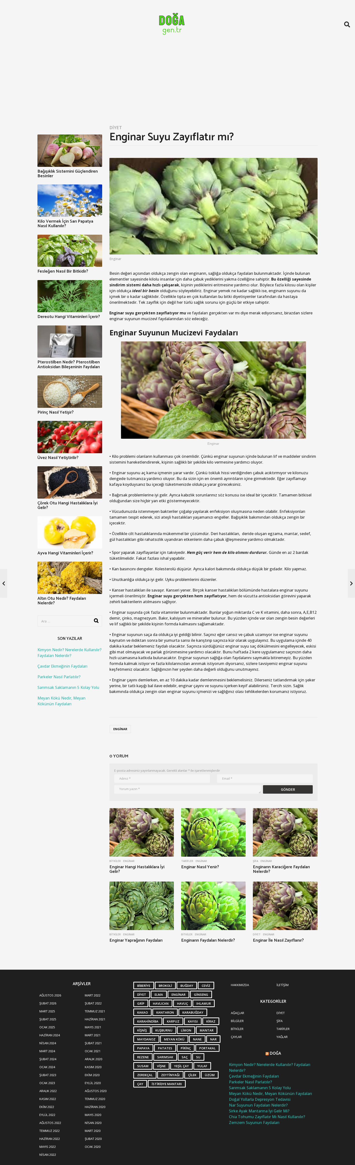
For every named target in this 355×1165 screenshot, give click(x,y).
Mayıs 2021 (93, 1027)
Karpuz (173, 1021)
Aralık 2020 (93, 1059)
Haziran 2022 (49, 1139)
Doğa (275, 1053)
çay (140, 1084)
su (198, 1057)
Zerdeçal (145, 1075)
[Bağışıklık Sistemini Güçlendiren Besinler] (69, 150)
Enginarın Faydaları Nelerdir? (208, 940)
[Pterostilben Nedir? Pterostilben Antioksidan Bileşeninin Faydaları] (69, 341)
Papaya (143, 1048)
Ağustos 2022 (50, 1123)
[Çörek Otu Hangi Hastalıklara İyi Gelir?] (69, 482)
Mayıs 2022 (47, 1146)
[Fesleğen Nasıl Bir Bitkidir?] (69, 251)
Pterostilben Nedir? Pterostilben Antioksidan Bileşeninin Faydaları (68, 364)
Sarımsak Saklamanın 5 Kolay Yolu (68, 687)
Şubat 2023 (47, 1075)
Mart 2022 (92, 995)
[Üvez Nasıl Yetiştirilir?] (69, 437)
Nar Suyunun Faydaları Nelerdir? (258, 1105)
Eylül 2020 (93, 1083)
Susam (143, 1066)
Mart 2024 (47, 1051)
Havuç (182, 1003)
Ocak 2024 (47, 1067)
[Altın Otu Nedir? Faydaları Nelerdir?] (69, 578)
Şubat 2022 (93, 1003)
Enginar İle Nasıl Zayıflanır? (278, 940)
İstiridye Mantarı (167, 1084)
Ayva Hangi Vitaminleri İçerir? (65, 553)
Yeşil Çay (181, 1066)
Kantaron (165, 1012)
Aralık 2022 (48, 1091)
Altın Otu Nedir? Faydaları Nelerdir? (61, 601)
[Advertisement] (177, 85)
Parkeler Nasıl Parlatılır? (58, 676)
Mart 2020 (92, 1131)
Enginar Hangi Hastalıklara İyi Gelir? (136, 869)
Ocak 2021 (92, 1051)
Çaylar (236, 1037)
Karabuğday (192, 1012)
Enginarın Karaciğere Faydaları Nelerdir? (281, 869)
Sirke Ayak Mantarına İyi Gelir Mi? (259, 1111)
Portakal (207, 1048)
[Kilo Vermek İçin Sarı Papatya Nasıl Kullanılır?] (69, 200)
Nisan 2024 (47, 1043)
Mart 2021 (92, 1035)
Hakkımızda (240, 985)
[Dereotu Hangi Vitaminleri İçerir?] (69, 296)
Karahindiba (147, 1021)
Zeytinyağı (170, 1075)
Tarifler (187, 861)
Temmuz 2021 (95, 1011)
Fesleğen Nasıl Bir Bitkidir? (62, 271)
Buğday (186, 985)
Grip (140, 1003)
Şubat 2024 (47, 1059)
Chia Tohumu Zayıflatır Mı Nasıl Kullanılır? (267, 1116)
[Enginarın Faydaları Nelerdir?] (213, 906)
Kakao (142, 1012)
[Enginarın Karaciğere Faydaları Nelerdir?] (285, 832)
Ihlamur (203, 1003)
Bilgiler (237, 1021)
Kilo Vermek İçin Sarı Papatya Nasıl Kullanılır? (65, 224)
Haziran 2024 (49, 1035)
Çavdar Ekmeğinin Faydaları (62, 666)
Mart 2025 (47, 1011)
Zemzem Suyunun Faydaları (254, 1122)
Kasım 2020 (93, 1067)
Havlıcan (161, 1003)
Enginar (120, 729)
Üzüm (210, 1075)
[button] (347, 24)
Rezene (143, 1057)
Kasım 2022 (47, 1099)
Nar (213, 1039)
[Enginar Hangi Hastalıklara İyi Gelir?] (141, 832)
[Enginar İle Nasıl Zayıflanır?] (285, 906)
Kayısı (193, 1021)
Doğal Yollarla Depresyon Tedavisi (260, 1099)
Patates (165, 1048)
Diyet (115, 127)
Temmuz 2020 (95, 1099)
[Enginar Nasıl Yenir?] (213, 832)
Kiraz (210, 1021)
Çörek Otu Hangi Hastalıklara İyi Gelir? (67, 505)
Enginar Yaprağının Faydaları (136, 940)
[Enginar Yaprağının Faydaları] (141, 906)
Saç (185, 1057)
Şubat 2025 (47, 1019)
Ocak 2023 (47, 1083)
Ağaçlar (237, 1013)
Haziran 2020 (95, 1107)
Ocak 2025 (47, 1027)
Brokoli (165, 985)
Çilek (192, 1075)
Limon (186, 1030)
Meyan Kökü (174, 1039)
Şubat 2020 (93, 1139)
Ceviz (206, 985)
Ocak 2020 (92, 1146)
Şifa (255, 861)
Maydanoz (146, 1039)
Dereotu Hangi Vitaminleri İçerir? (68, 316)
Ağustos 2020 (95, 1091)
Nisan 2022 (47, 1154)
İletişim (283, 985)
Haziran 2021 (95, 1019)
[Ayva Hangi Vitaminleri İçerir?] (69, 532)
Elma (159, 994)
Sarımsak (165, 1057)
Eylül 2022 (47, 1115)
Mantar (206, 1030)
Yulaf (202, 1066)
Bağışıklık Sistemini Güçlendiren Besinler (67, 174)
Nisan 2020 (93, 1123)
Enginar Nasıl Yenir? (200, 867)
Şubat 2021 (93, 1043)
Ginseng (201, 994)
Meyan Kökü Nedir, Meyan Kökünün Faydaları (270, 1093)
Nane (197, 1039)
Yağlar (282, 1037)
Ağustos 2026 (50, 995)
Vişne (161, 1066)
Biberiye (143, 985)
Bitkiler (115, 861)
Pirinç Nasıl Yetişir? (55, 412)
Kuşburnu (163, 1030)
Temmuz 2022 (49, 1131)
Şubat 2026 (47, 1003)
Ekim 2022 (46, 1107)
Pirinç (186, 1048)
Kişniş (142, 1030)
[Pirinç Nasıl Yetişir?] (69, 391)
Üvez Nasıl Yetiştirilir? (57, 457)
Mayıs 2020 (93, 1115)
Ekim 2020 (92, 1075)
